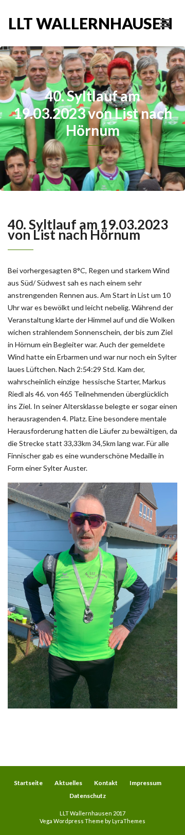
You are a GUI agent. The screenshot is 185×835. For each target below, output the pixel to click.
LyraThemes (128, 821)
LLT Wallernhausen (50, 23)
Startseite (28, 783)
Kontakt (106, 783)
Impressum (145, 783)
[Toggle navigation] (165, 23)
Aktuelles (68, 783)
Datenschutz (87, 796)
